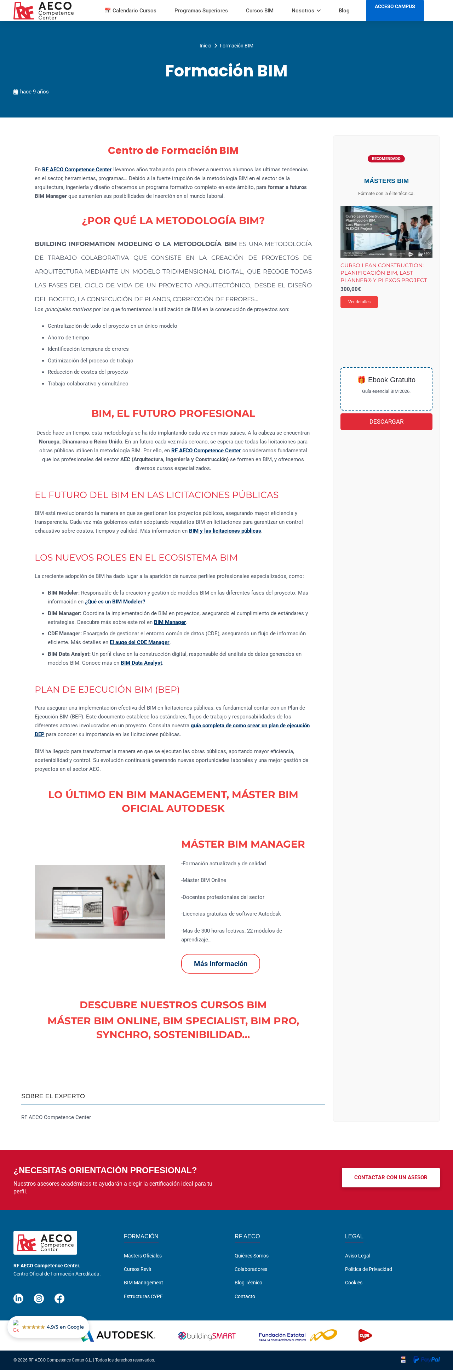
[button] (319, 10)
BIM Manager (170, 622)
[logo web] (43, 10)
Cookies (353, 1282)
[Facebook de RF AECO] (59, 1295)
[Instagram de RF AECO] (39, 1295)
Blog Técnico (248, 1282)
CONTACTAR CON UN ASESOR (391, 1177)
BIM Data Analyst (141, 663)
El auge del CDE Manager (140, 642)
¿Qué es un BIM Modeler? (115, 601)
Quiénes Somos (252, 1256)
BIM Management (143, 1282)
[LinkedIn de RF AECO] (18, 1295)
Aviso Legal (357, 1256)
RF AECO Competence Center (77, 169)
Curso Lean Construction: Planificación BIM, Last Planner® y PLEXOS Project (383, 273)
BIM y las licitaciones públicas (225, 531)
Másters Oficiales (143, 1256)
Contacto (245, 1296)
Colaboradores (251, 1269)
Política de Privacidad (368, 1269)
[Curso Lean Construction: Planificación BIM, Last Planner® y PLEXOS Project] (386, 232)
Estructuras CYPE (143, 1296)
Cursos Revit (137, 1269)
